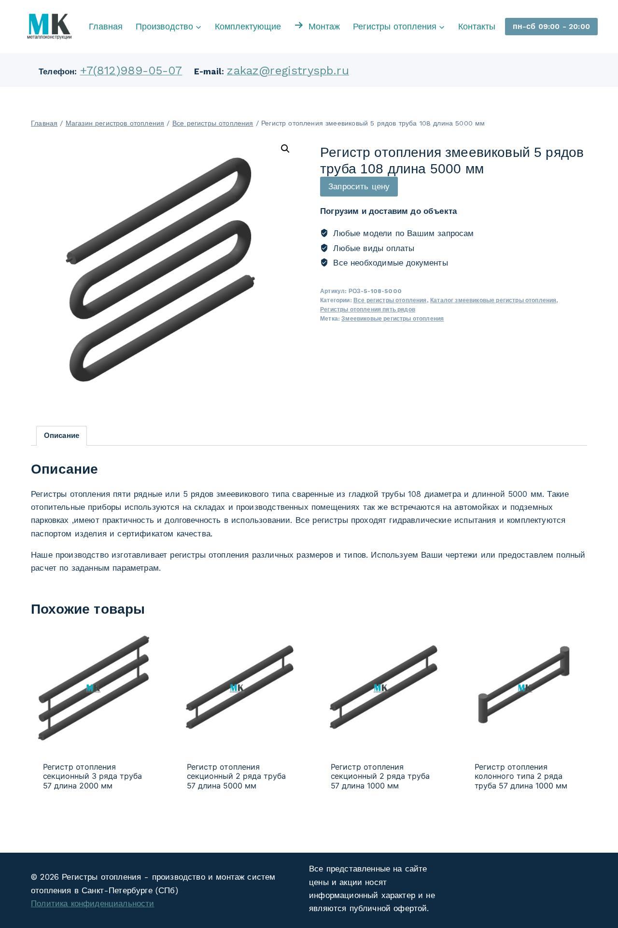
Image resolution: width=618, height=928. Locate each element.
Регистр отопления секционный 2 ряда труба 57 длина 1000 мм (380, 776)
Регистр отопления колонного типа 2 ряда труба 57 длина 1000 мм (521, 776)
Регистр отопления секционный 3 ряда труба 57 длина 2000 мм (92, 776)
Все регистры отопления (390, 300)
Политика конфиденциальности (92, 903)
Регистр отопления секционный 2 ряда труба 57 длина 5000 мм (236, 776)
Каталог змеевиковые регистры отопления (493, 300)
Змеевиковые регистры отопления (392, 318)
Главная (106, 26)
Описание (61, 435)
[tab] (61, 436)
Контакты (476, 26)
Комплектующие (248, 26)
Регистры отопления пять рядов (367, 309)
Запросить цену (359, 186)
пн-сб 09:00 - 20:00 (551, 26)
